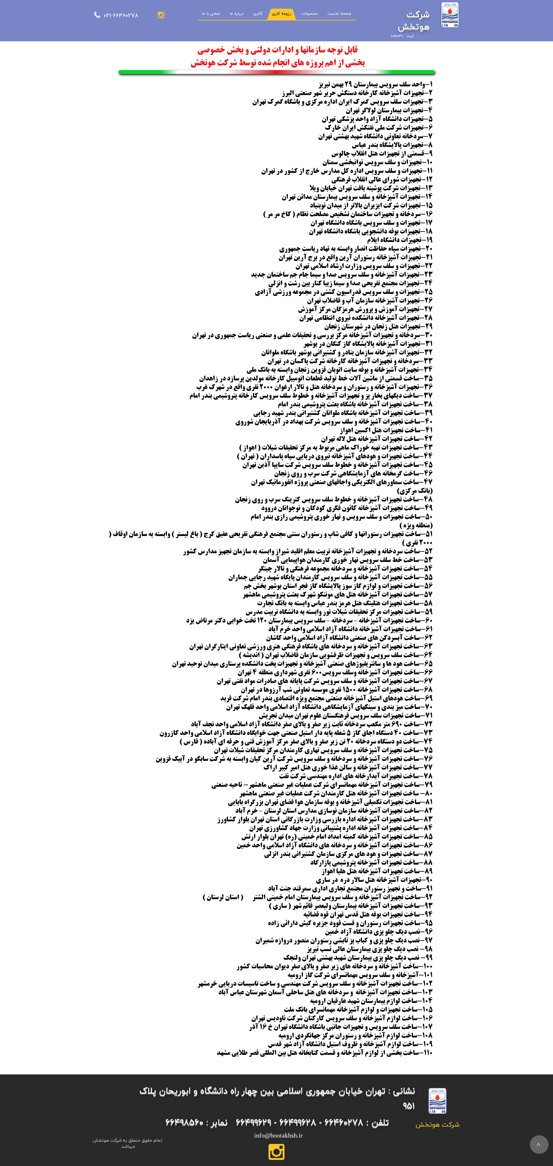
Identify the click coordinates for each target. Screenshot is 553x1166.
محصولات (309, 14)
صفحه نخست (339, 14)
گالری (257, 14)
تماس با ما (211, 14)
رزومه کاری (281, 14)
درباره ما (237, 14)
